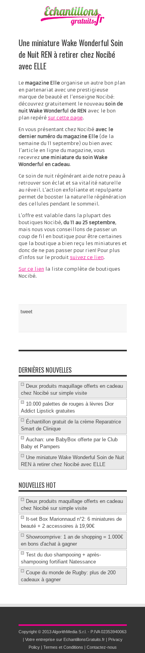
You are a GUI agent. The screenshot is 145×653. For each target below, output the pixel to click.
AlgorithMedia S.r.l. (69, 631)
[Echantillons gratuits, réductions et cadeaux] (73, 24)
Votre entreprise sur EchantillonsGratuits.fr (65, 639)
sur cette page (65, 118)
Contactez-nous (102, 647)
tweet (26, 311)
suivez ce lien (87, 257)
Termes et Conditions (63, 647)
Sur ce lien (31, 269)
